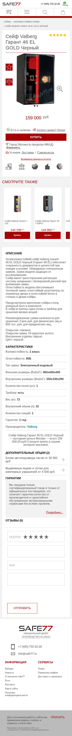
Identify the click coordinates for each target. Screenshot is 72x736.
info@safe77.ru (27, 653)
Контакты (10, 684)
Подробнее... (54, 512)
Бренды (9, 668)
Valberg (32, 426)
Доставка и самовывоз (50, 676)
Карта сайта (11, 688)
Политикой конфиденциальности (35, 730)
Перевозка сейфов (48, 672)
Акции (41, 668)
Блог (7, 680)
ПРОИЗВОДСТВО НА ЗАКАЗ (36, 637)
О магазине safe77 (15, 676)
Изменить (13, 147)
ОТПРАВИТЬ (22, 608)
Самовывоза (45, 152)
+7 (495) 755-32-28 (50, 4)
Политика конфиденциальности (16, 694)
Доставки (28, 152)
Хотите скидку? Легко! (51, 130)
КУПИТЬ (36, 137)
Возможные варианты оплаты (36, 159)
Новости (9, 672)
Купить (17, 235)
